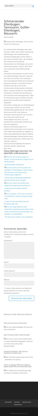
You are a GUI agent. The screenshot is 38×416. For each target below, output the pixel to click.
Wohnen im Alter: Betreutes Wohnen (18, 314)
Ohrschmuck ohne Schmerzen (15, 323)
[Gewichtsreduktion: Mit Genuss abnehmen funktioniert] (18, 358)
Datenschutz (26, 402)
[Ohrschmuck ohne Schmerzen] (18, 328)
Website (6, 280)
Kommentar (8, 241)
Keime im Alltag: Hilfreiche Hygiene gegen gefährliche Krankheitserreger (18, 365)
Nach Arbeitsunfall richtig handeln (17, 335)
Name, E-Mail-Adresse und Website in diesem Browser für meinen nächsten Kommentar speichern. (18, 290)
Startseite (8, 402)
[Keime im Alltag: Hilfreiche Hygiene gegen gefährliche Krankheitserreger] (18, 372)
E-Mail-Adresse (9, 271)
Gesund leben (8, 37)
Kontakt (17, 402)
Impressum (18, 404)
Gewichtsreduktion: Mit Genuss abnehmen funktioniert (16, 352)
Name (6, 262)
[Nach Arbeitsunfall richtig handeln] (18, 343)
